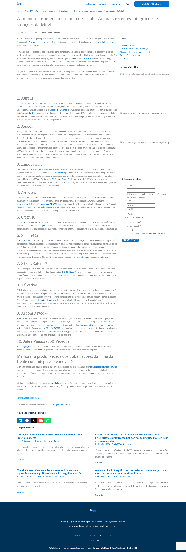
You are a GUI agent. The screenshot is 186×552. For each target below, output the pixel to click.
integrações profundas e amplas (103, 367)
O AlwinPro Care (30, 106)
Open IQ (44, 225)
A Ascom (21, 318)
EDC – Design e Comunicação (58, 404)
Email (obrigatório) (135, 217)
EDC (99, 541)
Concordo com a (149, 233)
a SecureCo (86, 257)
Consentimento (134, 226)
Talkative (56, 293)
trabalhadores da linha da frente (103, 42)
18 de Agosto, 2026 (25, 441)
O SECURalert (67, 272)
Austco (92, 138)
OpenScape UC (39, 350)
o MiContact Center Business (63, 179)
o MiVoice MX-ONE (51, 328)
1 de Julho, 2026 (102, 476)
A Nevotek (21, 197)
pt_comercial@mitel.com (117, 522)
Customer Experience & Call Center (50, 441)
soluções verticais (31, 42)
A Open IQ (22, 222)
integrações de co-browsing (48, 300)
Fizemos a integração (88, 325)
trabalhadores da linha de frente (56, 383)
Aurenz (45, 103)
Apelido (130, 209)
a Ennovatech (37, 169)
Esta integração (23, 346)
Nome (129, 200)
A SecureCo (22, 240)
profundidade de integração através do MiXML (37, 204)
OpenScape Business (58, 110)
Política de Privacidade (157, 233)
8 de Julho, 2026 (24, 476)
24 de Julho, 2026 (102, 444)
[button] (103, 4)
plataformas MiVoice (26, 113)
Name (129, 185)
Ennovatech (60, 172)
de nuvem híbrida (47, 42)
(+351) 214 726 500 (73, 522)
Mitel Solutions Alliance (82, 58)
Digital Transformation (50, 33)
